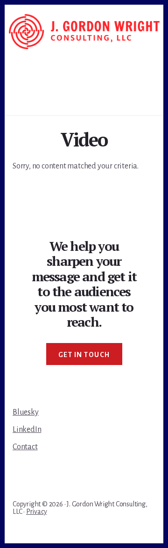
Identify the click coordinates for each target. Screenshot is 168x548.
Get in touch (84, 354)
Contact (25, 447)
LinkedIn (27, 429)
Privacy (36, 511)
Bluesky (26, 412)
